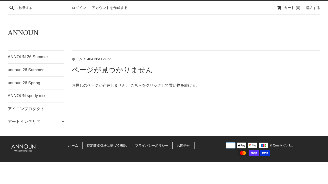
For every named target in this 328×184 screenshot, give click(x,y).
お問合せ (183, 145)
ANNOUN (23, 33)
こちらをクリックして (149, 85)
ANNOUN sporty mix (26, 96)
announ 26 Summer (26, 70)
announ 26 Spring (36, 83)
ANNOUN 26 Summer (36, 57)
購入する (313, 8)
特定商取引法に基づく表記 (107, 145)
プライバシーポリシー (151, 145)
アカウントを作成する (110, 8)
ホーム (73, 145)
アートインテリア (36, 121)
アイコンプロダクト (26, 109)
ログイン (79, 8)
